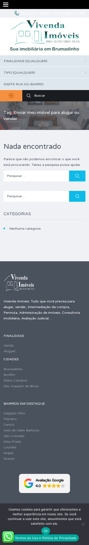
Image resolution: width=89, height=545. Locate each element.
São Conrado (14, 436)
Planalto (10, 419)
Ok (46, 531)
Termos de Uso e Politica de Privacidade (46, 538)
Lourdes (10, 447)
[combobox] (44, 61)
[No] (83, 524)
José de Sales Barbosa (21, 430)
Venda (9, 345)
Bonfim (9, 375)
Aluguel (9, 351)
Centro (9, 425)
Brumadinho (13, 369)
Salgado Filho (14, 413)
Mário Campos (15, 380)
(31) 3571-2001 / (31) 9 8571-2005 (53, 13)
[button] (44, 483)
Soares (9, 459)
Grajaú (9, 453)
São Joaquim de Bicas (21, 386)
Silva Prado (12, 442)
